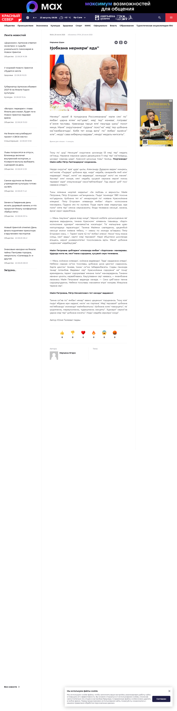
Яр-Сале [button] (78, 17)
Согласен (161, 699)
